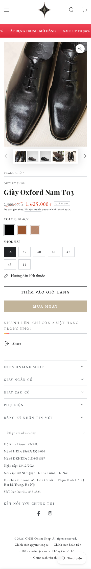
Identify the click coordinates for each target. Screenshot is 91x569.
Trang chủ (13, 173)
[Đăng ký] (84, 433)
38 (12, 253)
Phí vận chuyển (33, 209)
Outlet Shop (14, 183)
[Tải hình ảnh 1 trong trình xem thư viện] (20, 156)
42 (70, 253)
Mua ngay (45, 306)
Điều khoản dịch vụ (34, 551)
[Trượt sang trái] (5, 156)
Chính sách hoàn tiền (67, 545)
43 (12, 266)
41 (56, 253)
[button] (71, 10)
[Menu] (6, 10)
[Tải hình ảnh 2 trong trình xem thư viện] (32, 156)
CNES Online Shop (38, 538)
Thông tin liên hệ (63, 551)
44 (26, 266)
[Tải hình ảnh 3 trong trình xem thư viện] (45, 156)
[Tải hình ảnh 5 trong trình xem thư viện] (58, 156)
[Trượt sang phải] (85, 156)
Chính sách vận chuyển (48, 558)
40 (41, 253)
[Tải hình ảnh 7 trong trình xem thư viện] (70, 156)
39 (26, 253)
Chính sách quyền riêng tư (32, 545)
